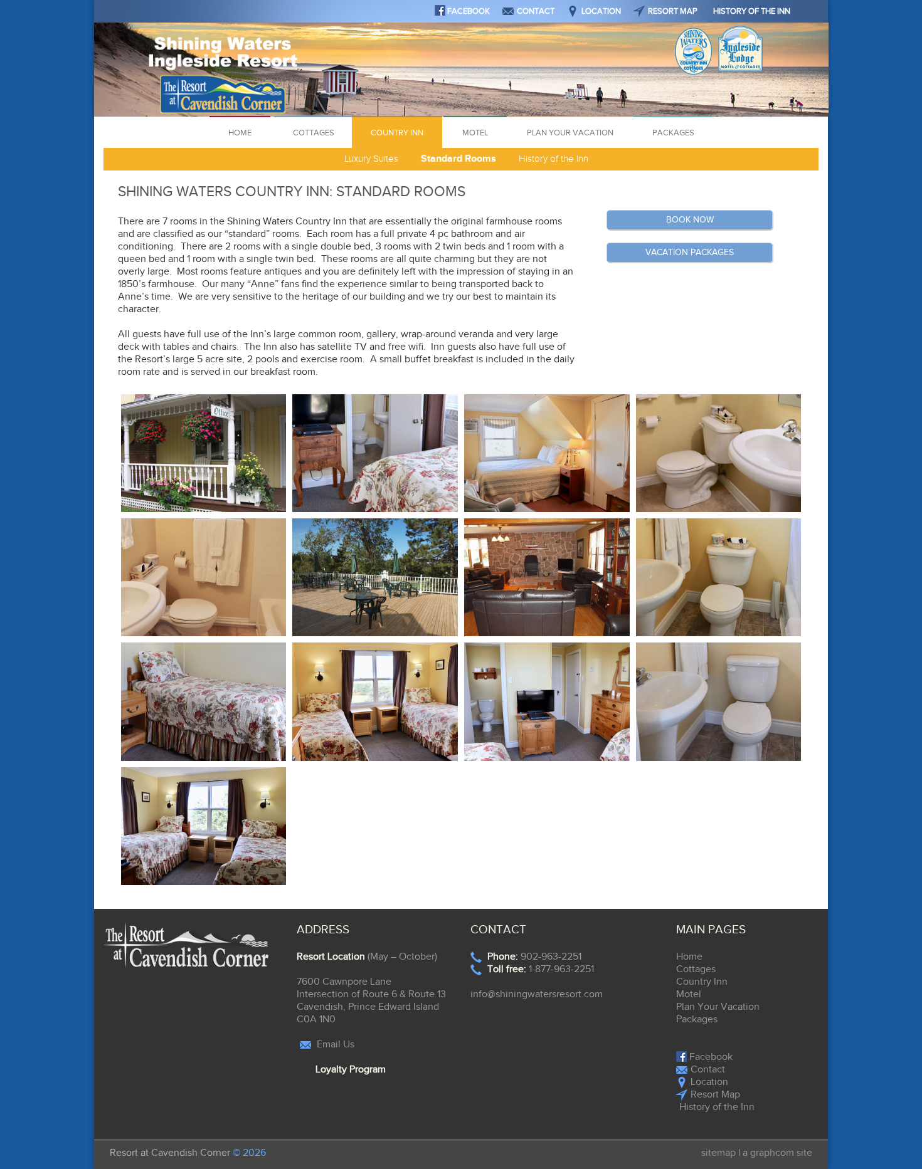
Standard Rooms (458, 159)
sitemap (718, 1153)
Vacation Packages (689, 253)
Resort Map (672, 11)
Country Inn (397, 133)
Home (240, 133)
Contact (535, 11)
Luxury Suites (371, 159)
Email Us (334, 1045)
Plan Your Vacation (570, 133)
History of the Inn (751, 11)
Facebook (467, 11)
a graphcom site (777, 1153)
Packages (673, 133)
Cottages (313, 133)
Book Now (690, 220)
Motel (475, 133)
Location (601, 11)
